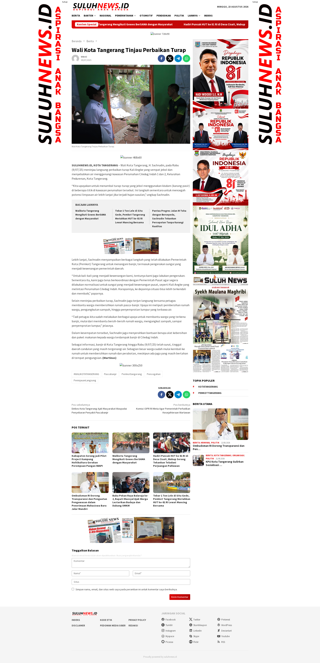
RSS (223, 642)
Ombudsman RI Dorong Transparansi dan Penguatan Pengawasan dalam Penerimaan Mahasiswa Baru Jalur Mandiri (89, 502)
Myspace (170, 636)
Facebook (171, 619)
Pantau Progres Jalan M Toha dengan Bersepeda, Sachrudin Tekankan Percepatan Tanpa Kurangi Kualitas (169, 218)
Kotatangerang (208, 386)
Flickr (196, 642)
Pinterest (225, 619)
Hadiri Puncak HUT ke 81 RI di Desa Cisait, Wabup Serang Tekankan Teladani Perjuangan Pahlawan (204, 24)
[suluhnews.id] (101, 6)
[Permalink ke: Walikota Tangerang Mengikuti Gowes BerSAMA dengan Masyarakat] (130, 443)
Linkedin (197, 630)
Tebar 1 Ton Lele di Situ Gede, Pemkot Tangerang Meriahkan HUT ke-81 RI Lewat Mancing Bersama (171, 500)
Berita (196, 442)
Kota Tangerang (222, 455)
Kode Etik (106, 620)
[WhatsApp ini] (186, 58)
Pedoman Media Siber (113, 625)
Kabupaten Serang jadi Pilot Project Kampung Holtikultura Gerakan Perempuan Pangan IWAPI (89, 460)
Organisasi (238, 455)
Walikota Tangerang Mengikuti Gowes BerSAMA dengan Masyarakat (90, 214)
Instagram (171, 630)
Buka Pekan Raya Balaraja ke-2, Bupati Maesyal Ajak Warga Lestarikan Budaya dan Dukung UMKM (130, 500)
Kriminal (205, 442)
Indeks (76, 620)
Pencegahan (154, 374)
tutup (64, 1)
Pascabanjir (110, 374)
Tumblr (169, 625)
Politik (215, 442)
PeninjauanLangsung (85, 380)
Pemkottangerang (132, 374)
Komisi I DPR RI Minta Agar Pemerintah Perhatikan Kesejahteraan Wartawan (163, 408)
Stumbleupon (200, 625)
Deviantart (226, 630)
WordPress (226, 625)
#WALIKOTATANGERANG (86, 374)
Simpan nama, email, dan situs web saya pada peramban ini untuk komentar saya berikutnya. (126, 589)
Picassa (169, 642)
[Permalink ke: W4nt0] (75, 58)
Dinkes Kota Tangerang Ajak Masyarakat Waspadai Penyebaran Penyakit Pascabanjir (99, 408)
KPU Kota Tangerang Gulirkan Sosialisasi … (225, 463)
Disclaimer (78, 625)
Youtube (225, 636)
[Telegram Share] (178, 58)
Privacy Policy (137, 620)
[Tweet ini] (170, 58)
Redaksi (133, 625)
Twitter (196, 619)
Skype (196, 636)
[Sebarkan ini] (161, 58)
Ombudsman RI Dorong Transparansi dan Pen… (218, 447)
